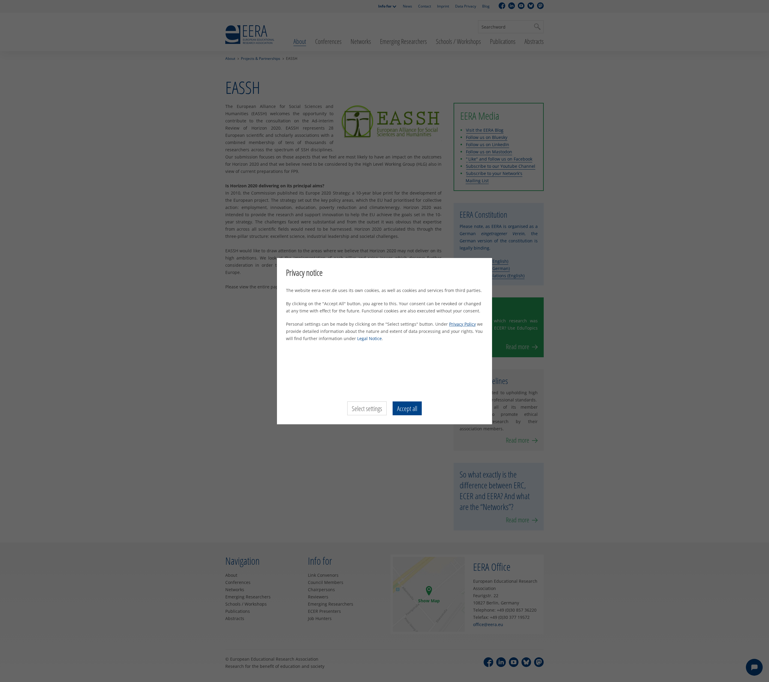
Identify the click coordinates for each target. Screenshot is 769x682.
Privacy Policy (462, 324)
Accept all (407, 408)
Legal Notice (369, 338)
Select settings (367, 408)
